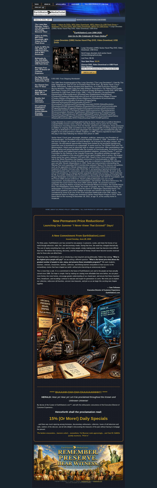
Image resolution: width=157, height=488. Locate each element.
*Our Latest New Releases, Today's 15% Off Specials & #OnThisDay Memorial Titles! (42, 28)
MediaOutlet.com (97, 481)
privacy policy (61, 4)
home (37, 4)
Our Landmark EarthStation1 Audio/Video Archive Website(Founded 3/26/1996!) (41, 110)
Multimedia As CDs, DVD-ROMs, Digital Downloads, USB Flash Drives (42, 61)
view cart (38, 7)
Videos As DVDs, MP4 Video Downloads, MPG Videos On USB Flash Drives (87, 25)
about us (47, 4)
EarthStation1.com (86, 481)
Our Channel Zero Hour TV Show (41, 86)
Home (54, 25)
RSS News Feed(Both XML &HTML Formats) (41, 92)
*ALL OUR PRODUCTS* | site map (96, 4)
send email (75, 4)
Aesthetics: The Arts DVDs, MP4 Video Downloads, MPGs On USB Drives (80, 26)
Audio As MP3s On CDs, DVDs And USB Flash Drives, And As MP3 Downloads (42, 50)
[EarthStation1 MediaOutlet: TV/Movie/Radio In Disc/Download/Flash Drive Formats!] (62, 13)
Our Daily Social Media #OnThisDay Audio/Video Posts (42, 79)
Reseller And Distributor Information (40, 100)
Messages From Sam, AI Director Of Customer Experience (42, 70)
